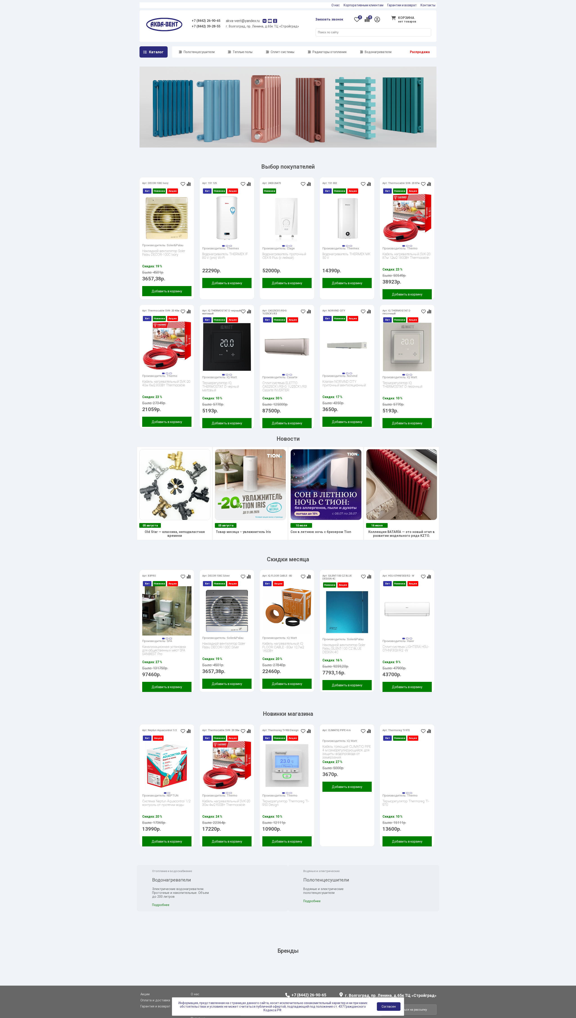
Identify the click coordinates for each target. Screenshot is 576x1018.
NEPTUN (172, 803)
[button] (223, 253)
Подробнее (160, 926)
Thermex (233, 255)
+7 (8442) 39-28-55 (206, 26)
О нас (335, 5)
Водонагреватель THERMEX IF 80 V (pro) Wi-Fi (225, 263)
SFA (169, 648)
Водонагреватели (378, 52)
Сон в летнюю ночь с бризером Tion (320, 539)
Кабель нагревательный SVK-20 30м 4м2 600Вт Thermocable (226, 810)
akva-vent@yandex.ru (243, 21)
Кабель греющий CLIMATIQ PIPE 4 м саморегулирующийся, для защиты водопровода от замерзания (346, 804)
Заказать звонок (329, 19)
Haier (410, 648)
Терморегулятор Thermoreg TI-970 (405, 810)
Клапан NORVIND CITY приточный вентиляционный (344, 391)
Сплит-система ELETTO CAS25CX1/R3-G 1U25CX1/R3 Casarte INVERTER (284, 394)
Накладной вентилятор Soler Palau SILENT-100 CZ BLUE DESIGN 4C (343, 656)
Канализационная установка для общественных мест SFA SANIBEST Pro (164, 657)
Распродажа (420, 52)
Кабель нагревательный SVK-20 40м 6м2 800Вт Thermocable (166, 391)
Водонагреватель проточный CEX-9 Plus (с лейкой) (284, 263)
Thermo (412, 255)
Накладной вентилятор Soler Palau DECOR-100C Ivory (163, 260)
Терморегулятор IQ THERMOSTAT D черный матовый (220, 394)
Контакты (428, 5)
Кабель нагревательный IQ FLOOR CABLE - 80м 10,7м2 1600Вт (283, 654)
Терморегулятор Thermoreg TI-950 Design (285, 810)
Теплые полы (242, 52)
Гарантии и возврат (402, 5)
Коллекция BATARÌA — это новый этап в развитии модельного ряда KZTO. (401, 541)
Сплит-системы (282, 52)
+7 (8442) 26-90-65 (206, 21)
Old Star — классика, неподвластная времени (175, 541)
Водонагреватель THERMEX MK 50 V (346, 263)
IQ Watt (232, 384)
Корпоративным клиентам (363, 5)
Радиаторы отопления (329, 52)
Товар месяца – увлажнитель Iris (243, 539)
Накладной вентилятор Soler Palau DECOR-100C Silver (223, 653)
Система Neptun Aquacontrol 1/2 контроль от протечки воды (166, 810)
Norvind (352, 383)
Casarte (292, 384)
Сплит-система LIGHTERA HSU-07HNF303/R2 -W (405, 656)
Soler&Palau (175, 252)
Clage (291, 255)
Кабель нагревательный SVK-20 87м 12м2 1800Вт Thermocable (406, 263)
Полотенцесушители (199, 52)
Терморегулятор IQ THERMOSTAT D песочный (402, 392)
